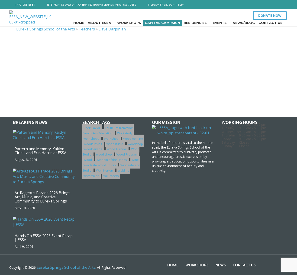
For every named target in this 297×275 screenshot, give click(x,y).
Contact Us (270, 23)
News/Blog (244, 23)
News (221, 265)
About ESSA (99, 23)
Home (78, 23)
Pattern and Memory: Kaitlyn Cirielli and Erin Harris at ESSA (40, 151)
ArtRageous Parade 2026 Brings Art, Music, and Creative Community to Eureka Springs (42, 196)
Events (220, 23)
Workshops (129, 23)
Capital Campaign (162, 23)
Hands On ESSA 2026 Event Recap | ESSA (44, 237)
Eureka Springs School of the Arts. (66, 267)
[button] (270, 15)
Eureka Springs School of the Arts (45, 29)
